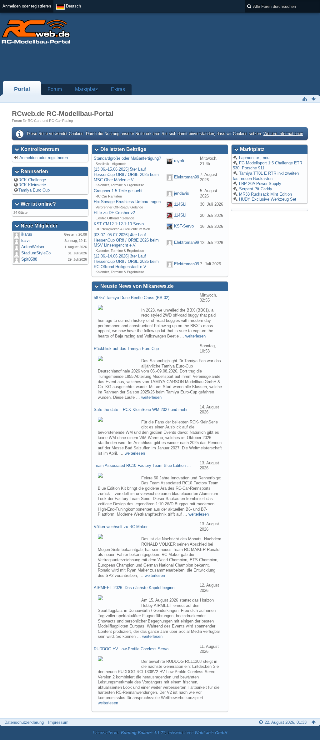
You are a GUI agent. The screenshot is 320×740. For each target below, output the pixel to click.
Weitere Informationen (283, 133)
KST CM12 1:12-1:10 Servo (119, 224)
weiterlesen (195, 336)
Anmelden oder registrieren (26, 6)
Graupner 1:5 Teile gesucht (118, 190)
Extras (118, 89)
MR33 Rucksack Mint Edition (265, 194)
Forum (55, 89)
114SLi (180, 204)
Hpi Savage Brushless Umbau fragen (127, 201)
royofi (179, 160)
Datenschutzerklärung (24, 722)
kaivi (25, 240)
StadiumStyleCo (36, 253)
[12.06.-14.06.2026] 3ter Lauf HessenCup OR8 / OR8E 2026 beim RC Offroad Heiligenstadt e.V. (126, 261)
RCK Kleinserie (32, 184)
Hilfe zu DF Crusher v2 (114, 212)
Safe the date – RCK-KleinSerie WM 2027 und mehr (141, 409)
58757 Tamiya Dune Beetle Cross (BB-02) (131, 297)
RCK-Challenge (32, 180)
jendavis (181, 193)
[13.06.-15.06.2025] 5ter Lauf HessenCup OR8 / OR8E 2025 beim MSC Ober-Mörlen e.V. (126, 174)
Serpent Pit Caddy (255, 189)
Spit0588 (29, 259)
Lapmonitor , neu (253, 157)
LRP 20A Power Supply (259, 183)
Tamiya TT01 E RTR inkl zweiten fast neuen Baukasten (266, 176)
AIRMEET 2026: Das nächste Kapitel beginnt (135, 587)
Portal (22, 89)
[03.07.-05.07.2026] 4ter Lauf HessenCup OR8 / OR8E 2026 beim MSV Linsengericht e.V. (126, 240)
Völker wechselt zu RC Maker (121, 526)
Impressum (58, 722)
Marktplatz (86, 89)
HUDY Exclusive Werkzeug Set (267, 199)
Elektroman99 (186, 177)
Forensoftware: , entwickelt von (160, 732)
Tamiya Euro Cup (34, 190)
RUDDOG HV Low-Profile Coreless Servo (131, 649)
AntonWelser (32, 246)
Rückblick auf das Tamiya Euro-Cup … (129, 348)
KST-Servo (184, 226)
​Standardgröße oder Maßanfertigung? (127, 158)
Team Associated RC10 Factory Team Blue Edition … (142, 465)
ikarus (26, 234)
